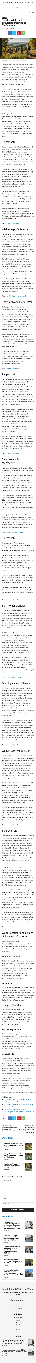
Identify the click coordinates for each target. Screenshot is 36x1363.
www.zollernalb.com (14, 223)
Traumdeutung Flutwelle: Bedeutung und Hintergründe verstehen (9, 1129)
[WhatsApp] (23, 33)
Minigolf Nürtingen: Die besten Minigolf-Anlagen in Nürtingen (13, 1155)
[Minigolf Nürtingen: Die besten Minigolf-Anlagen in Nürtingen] (28, 1156)
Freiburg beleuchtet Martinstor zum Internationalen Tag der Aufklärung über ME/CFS (13, 1272)
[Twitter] (14, 33)
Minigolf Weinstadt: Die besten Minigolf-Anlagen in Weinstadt (13, 1145)
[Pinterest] (19, 33)
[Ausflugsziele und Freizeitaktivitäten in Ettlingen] (28, 1167)
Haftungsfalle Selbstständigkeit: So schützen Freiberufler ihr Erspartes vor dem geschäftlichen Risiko (13, 1225)
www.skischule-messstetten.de (18, 677)
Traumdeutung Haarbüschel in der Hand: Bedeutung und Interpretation (26, 1130)
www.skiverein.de (13, 927)
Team (6, 29)
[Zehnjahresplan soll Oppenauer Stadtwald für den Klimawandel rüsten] (29, 1262)
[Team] (3, 29)
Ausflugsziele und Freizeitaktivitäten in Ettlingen (12, 1165)
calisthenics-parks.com (15, 532)
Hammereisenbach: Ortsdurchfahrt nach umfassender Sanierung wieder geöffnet (13, 1237)
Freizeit (4, 17)
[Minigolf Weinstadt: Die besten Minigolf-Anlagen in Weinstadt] (28, 1146)
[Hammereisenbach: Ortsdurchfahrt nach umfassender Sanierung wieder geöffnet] (29, 1238)
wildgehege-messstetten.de (17, 296)
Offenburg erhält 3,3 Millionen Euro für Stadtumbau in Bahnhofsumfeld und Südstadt (12, 1250)
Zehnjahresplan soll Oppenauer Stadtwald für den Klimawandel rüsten (13, 1261)
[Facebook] (10, 33)
